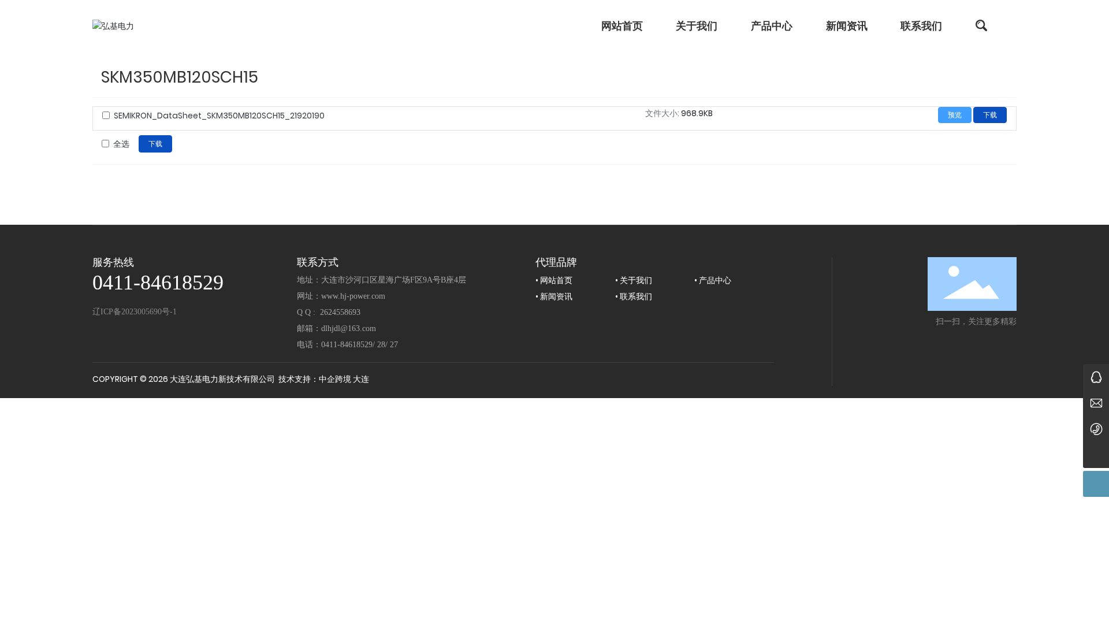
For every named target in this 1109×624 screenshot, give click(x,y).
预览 (955, 115)
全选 (121, 144)
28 (381, 344)
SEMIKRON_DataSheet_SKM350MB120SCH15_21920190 (219, 115)
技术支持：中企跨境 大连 (323, 379)
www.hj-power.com (353, 296)
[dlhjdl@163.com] (1096, 403)
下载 (990, 115)
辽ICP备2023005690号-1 (134, 311)
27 (394, 344)
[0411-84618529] (1096, 429)
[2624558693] (1096, 377)
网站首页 (556, 280)
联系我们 (636, 296)
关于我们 (636, 280)
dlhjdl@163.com (348, 328)
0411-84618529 (158, 282)
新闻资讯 (556, 296)
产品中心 (715, 280)
